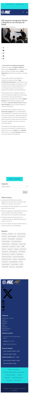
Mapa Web (7, 377)
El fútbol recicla (5, 246)
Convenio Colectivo (6, 244)
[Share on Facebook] (3, 50)
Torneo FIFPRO (5, 266)
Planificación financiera (7, 256)
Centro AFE (4, 239)
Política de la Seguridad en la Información (13, 372)
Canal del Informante (17, 377)
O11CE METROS (21, 251)
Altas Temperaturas (21, 233)
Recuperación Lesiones (7, 259)
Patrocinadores (20, 254)
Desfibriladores (14, 244)
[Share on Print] (3, 59)
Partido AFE (12, 254)
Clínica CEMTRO (11, 239)
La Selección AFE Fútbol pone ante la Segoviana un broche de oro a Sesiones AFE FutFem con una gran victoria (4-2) (13, 202)
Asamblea (4, 236)
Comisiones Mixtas (6, 241)
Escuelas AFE (12, 246)
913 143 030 (11, 341)
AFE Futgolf (10, 233)
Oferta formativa (5, 254)
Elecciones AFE (22, 244)
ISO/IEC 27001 (17, 380)
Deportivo (4, 323)
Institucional (10, 249)
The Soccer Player (14, 264)
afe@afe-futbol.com (11, 344)
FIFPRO (22, 246)
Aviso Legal (9, 380)
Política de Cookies (10, 375)
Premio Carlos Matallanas (18, 256)
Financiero (4, 249)
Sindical (20, 261)
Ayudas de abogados (12, 236)
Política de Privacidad (13, 369)
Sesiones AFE (5, 261)
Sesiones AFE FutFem (13, 261)
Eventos (18, 246)
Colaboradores (19, 239)
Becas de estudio (21, 236)
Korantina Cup (5, 251)
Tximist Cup (12, 266)
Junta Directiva (23, 249)
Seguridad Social (21, 259)
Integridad (16, 249)
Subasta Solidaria (5, 264)
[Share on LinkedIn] (3, 56)
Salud (3, 325)
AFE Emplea (4, 233)
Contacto (19, 375)
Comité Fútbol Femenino (16, 241)
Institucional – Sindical (7, 318)
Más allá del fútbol (13, 251)
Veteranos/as (5, 330)
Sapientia (15, 259)
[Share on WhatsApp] (3, 53)
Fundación (4, 326)
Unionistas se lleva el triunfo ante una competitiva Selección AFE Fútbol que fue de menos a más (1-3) (13, 219)
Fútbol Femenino (6, 328)
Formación (12, 27)
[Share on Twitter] (3, 48)
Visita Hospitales (19, 266)
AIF (15, 233)
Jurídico (4, 320)
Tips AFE (21, 264)
